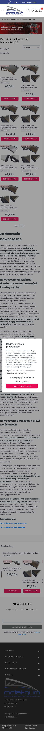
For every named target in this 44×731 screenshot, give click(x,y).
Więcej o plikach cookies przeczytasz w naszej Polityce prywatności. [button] (20, 372)
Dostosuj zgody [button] (22, 381)
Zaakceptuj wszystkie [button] (22, 386)
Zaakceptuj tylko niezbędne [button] (22, 377)
